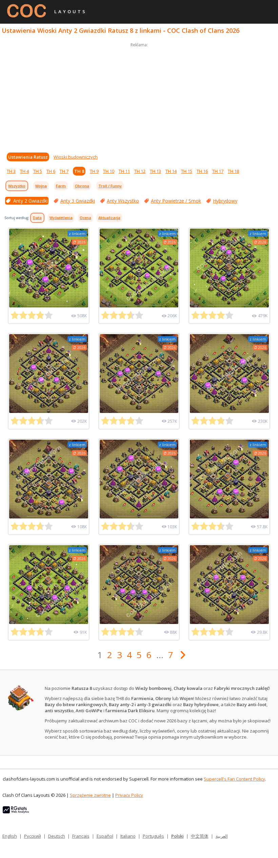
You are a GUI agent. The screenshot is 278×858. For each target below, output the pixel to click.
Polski (177, 836)
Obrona (82, 185)
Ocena (85, 217)
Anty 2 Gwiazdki (30, 201)
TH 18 (233, 171)
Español (105, 836)
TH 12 (139, 171)
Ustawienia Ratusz (28, 157)
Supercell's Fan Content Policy (234, 779)
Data (37, 217)
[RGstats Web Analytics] (16, 812)
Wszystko (16, 185)
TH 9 (94, 171)
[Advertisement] (139, 96)
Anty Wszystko (123, 201)
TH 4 (24, 171)
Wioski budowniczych (76, 157)
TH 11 (124, 171)
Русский (32, 836)
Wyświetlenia (61, 217)
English (9, 836)
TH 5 (37, 171)
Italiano (128, 836)
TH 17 (217, 171)
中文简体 (200, 836)
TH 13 (155, 171)
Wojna (41, 185)
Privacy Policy (129, 795)
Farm (61, 185)
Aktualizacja (109, 217)
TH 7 (64, 171)
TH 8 (79, 171)
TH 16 (202, 171)
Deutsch (56, 836)
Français (81, 836)
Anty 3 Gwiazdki (77, 201)
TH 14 (171, 171)
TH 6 (50, 171)
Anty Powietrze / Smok (176, 201)
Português (153, 836)
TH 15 (186, 171)
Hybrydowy (225, 201)
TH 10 (108, 171)
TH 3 (11, 171)
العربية (222, 836)
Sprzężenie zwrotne (90, 795)
